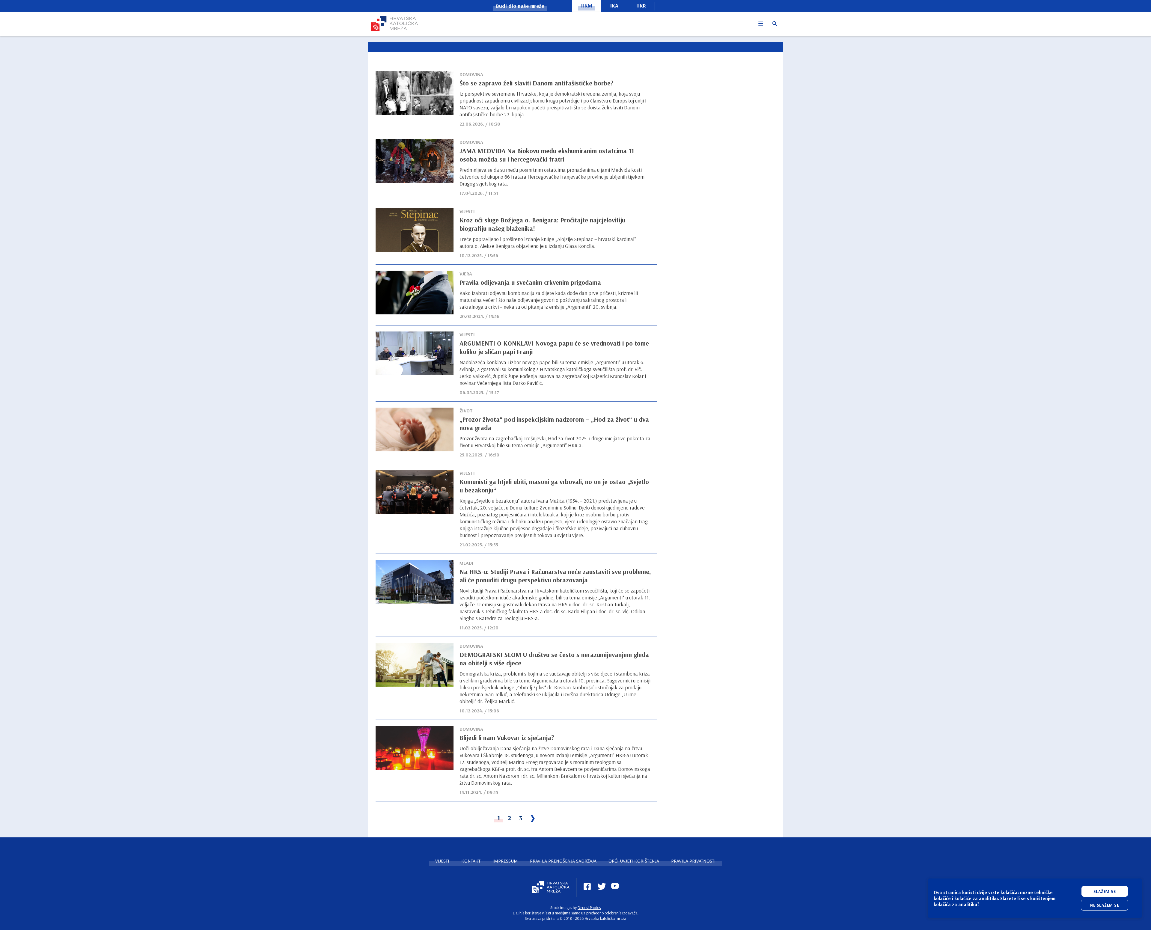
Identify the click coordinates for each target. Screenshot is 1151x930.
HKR (641, 5)
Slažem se (1104, 891)
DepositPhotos (589, 907)
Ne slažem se (1104, 905)
